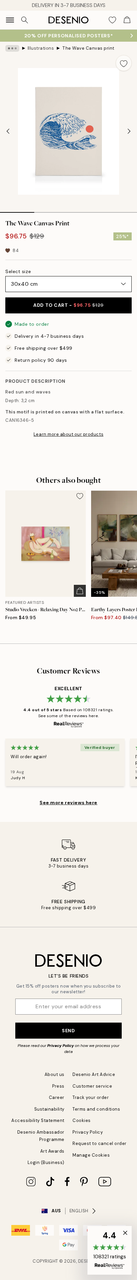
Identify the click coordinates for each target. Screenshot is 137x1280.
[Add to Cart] (80, 591)
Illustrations (41, 48)
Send (68, 1031)
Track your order (90, 1097)
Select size (18, 271)
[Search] (24, 20)
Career (57, 1097)
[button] (109, 1250)
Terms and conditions (96, 1109)
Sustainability (49, 1109)
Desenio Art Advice (93, 1074)
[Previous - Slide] (8, 131)
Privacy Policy (60, 1045)
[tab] (17, 210)
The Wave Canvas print (88, 48)
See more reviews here (68, 803)
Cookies (81, 1120)
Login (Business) (46, 1162)
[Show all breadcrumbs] (12, 48)
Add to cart (68, 305)
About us (55, 1074)
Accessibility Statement (38, 1120)
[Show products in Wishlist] (112, 20)
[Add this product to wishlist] (124, 63)
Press (58, 1086)
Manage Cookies (91, 1155)
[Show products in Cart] (127, 20)
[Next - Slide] (129, 131)
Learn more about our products (68, 434)
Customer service (92, 1086)
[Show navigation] (10, 20)
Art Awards (52, 1151)
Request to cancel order (99, 1143)
